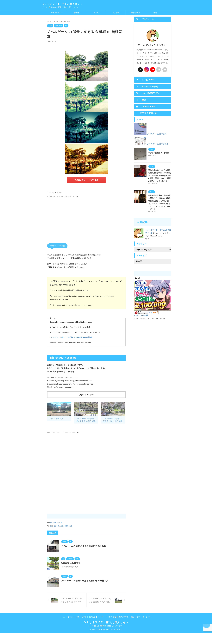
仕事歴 (76, 13)
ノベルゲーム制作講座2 (157, 144)
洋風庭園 (56, 523)
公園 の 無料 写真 (56, 419)
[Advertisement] (86, 218)
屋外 (55, 526)
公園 (50, 523)
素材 (66, 526)
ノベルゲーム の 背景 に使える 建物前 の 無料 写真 (83, 546)
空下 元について (57, 13)
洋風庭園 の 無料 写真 (70, 563)
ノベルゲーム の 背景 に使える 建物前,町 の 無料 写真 (84, 581)
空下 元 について (73, 617)
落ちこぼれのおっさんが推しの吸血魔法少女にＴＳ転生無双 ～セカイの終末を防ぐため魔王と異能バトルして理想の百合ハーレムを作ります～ (159, 175)
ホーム (62, 617)
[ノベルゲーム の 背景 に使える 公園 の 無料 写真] (86, 409)
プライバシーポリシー (144, 617)
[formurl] (158, 69)
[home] (164, 69)
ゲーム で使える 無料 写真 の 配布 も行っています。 (106, 626)
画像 (62, 526)
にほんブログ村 (141, 315)
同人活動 (116, 13)
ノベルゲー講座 (111, 617)
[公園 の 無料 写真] (59, 409)
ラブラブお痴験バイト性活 (158, 153)
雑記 (155, 13)
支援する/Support (86, 395)
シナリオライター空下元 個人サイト (62, 4)
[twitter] (140, 69)
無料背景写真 (135, 13)
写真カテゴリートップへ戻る (86, 180)
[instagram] (146, 69)
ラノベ (96, 13)
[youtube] (152, 69)
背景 (70, 526)
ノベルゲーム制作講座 (157, 134)
